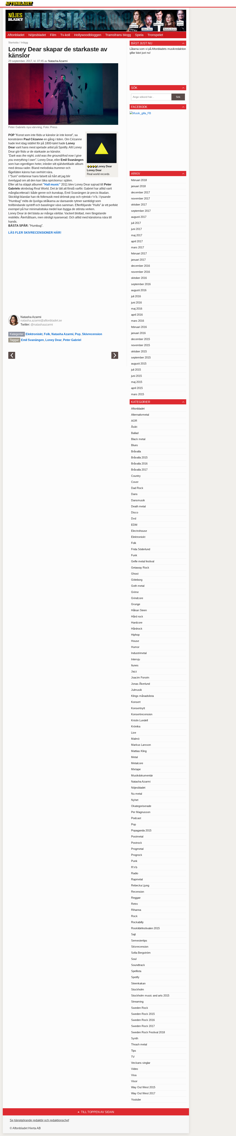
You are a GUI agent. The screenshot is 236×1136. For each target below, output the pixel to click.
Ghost (134, 573)
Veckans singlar (140, 1062)
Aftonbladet (16, 35)
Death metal (138, 506)
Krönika (135, 726)
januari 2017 (138, 259)
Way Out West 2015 (143, 1087)
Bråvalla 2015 (139, 457)
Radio (134, 873)
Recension (137, 891)
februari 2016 (139, 326)
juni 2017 (136, 229)
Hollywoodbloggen (87, 35)
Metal (134, 757)
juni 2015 (136, 375)
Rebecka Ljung (140, 885)
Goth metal (137, 585)
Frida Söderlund (140, 549)
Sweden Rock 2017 (143, 1026)
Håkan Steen (139, 610)
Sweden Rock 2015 (143, 1013)
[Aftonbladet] (19, 4)
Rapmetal (137, 879)
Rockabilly (137, 922)
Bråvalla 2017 (139, 469)
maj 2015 (136, 381)
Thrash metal (139, 1044)
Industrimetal (139, 653)
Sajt (133, 934)
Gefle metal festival (142, 561)
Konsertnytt (138, 708)
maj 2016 (136, 308)
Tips (133, 1050)
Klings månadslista (142, 695)
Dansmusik (138, 500)
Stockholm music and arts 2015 (150, 995)
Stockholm (137, 989)
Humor (135, 647)
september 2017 (141, 210)
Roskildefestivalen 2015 (145, 928)
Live (133, 732)
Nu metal (136, 793)
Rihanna (136, 909)
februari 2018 (139, 180)
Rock (134, 916)
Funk (134, 555)
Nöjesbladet (37, 35)
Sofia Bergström (141, 952)
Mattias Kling (139, 751)
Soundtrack (138, 965)
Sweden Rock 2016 (143, 1019)
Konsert (135, 701)
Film (53, 35)
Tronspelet (155, 35)
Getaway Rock (140, 567)
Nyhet (134, 799)
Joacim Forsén (140, 677)
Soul (133, 958)
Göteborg (136, 579)
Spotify (135, 977)
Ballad (134, 433)
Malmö (135, 738)
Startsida (13, 42)
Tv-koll (65, 35)
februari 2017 (139, 253)
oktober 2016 (139, 277)
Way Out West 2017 (143, 1093)
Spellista (136, 971)
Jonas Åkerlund (140, 683)
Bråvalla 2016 (139, 463)
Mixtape (136, 769)
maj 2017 (136, 235)
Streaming (137, 1001)
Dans (134, 494)
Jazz (134, 671)
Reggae (135, 897)
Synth (134, 1038)
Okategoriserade (141, 806)
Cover (134, 481)
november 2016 (140, 271)
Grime (135, 592)
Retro (134, 903)
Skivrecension (92, 334)
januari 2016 (138, 333)
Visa (133, 1075)
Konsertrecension (141, 714)
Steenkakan (138, 983)
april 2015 (137, 388)
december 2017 (140, 192)
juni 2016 (136, 302)
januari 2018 (138, 186)
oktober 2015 (139, 351)
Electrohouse (139, 530)
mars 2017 (137, 247)
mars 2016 (137, 320)
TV (133, 1056)
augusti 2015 (138, 363)
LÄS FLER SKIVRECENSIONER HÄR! (34, 232)
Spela (139, 35)
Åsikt (134, 426)
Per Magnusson (140, 812)
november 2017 (140, 198)
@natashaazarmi (42, 324)
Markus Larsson (141, 744)
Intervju (135, 659)
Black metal (138, 439)
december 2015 (140, 339)
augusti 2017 (138, 216)
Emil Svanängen (32, 340)
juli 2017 (136, 222)
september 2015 (141, 357)
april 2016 (137, 314)
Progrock (136, 854)
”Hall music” (51, 184)
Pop (78, 334)
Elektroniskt (34, 334)
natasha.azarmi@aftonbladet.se (41, 320)
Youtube (136, 1099)
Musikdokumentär (142, 775)
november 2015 (140, 345)
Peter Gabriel (72, 340)
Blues (134, 445)
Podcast (136, 818)
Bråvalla (136, 451)
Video (134, 1068)
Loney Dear (53, 340)
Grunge (135, 604)
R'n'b (134, 867)
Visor (134, 1081)
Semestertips (139, 940)
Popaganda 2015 (141, 830)
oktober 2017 (139, 204)
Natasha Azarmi (57, 61)
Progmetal (137, 848)
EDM (134, 524)
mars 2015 (137, 394)
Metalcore (137, 763)
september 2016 (141, 284)
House (135, 640)
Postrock (136, 842)
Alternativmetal (140, 414)
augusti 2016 (138, 290)
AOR (134, 420)
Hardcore (136, 622)
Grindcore (137, 598)
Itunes (134, 665)
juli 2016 (136, 296)
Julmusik (136, 689)
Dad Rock (137, 488)
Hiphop (135, 634)
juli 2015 (136, 369)
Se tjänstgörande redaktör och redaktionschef (39, 1120)
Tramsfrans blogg (118, 35)
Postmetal (137, 836)
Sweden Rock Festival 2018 (148, 1032)
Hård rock (137, 616)
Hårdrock (136, 628)
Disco (134, 512)
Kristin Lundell (139, 720)
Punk (134, 860)
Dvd (133, 518)
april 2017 (137, 241)
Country (136, 475)
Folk (47, 334)
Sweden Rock (139, 1007)
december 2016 (140, 265)
